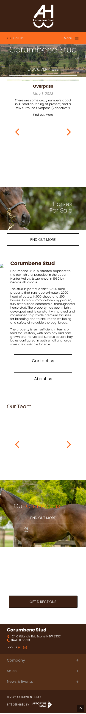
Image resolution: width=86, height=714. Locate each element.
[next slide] (68, 132)
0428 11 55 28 (20, 640)
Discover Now (43, 69)
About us (43, 378)
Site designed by (18, 704)
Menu (68, 38)
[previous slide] (17, 132)
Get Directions (43, 601)
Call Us (18, 38)
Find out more (43, 239)
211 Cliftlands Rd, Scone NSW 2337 (36, 636)
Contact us (43, 361)
